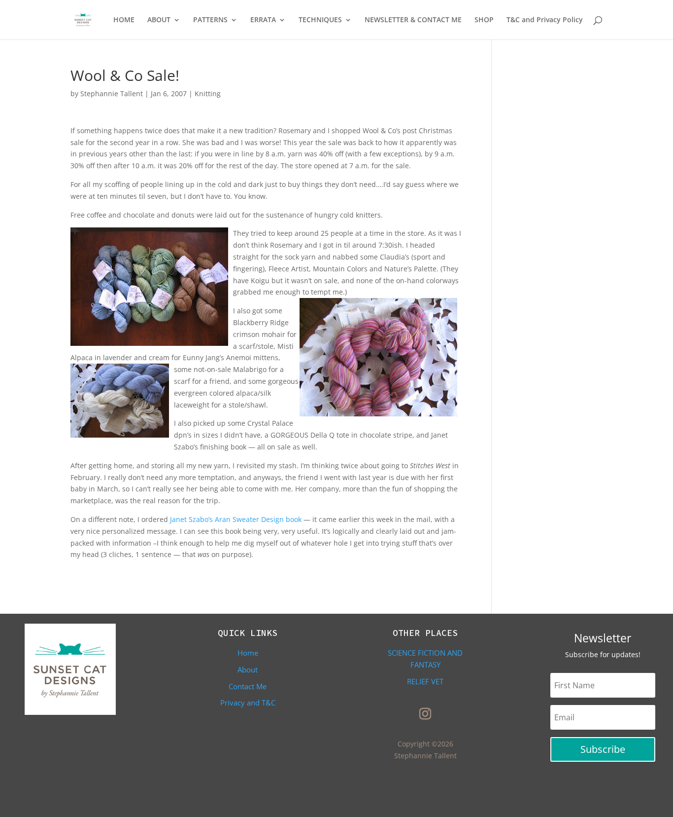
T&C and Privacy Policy (544, 20)
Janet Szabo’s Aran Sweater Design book (236, 519)
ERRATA (263, 20)
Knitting (208, 93)
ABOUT (158, 20)
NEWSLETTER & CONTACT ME (413, 20)
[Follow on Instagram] (425, 714)
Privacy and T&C (247, 702)
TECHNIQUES (320, 20)
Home (247, 653)
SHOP (484, 20)
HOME (124, 20)
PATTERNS (210, 20)
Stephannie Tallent (111, 93)
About (247, 669)
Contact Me (248, 686)
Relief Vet (425, 681)
